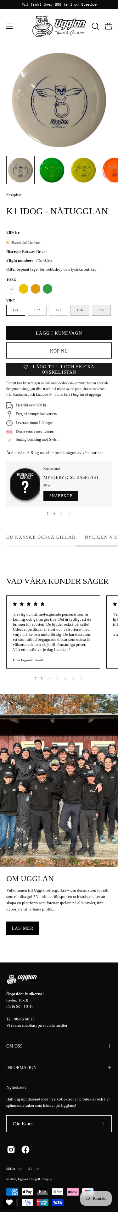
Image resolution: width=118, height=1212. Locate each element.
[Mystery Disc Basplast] (25, 484)
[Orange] (35, 289)
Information (21, 1067)
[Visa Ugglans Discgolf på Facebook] (25, 1149)
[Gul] (23, 289)
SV (30, 1168)
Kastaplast (13, 195)
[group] (59, 4)
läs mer (22, 928)
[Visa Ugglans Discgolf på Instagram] (11, 1149)
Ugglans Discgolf (29, 1179)
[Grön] (47, 289)
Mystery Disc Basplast (71, 477)
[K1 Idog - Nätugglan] (20, 170)
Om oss (14, 1045)
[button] (94, 26)
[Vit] (11, 289)
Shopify (47, 1179)
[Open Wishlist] (9, 1202)
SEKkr (10, 1168)
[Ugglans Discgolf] (59, 26)
